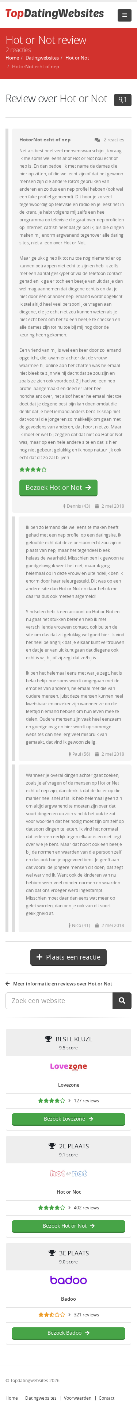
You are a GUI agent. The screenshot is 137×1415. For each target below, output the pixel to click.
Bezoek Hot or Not (54, 488)
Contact (106, 1398)
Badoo (68, 1299)
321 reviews (86, 1314)
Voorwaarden (77, 1398)
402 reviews (86, 1207)
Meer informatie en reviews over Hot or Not (62, 984)
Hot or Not (83, 98)
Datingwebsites (41, 1398)
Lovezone (68, 1085)
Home (11, 1398)
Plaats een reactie (73, 957)
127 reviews (86, 1100)
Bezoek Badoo (64, 1333)
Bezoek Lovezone (64, 1119)
